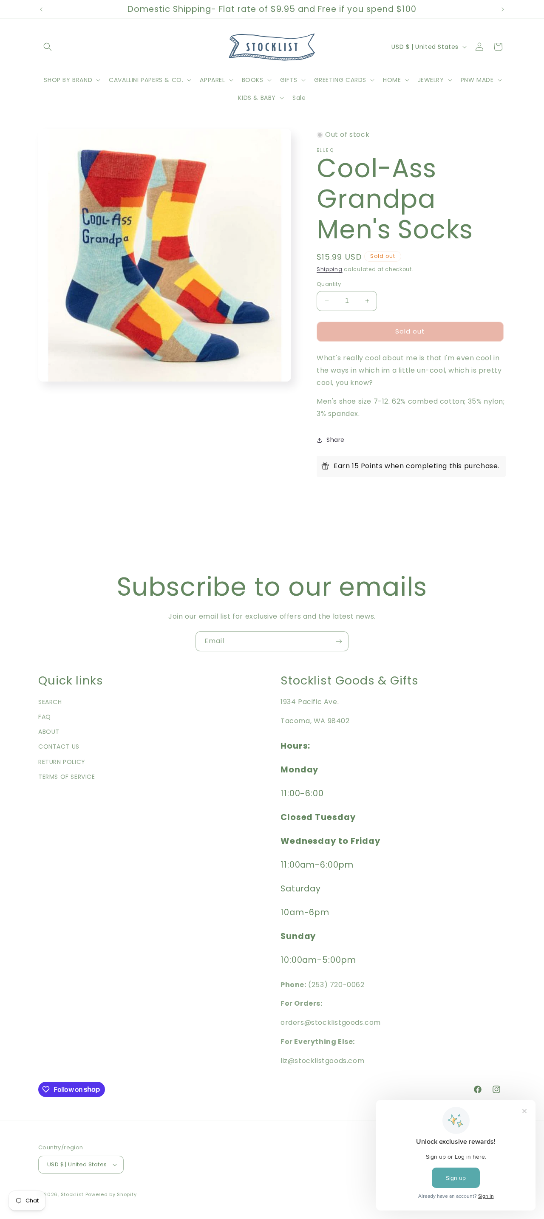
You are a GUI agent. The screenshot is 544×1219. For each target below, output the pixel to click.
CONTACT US (58, 746)
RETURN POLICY (61, 762)
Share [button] (335, 440)
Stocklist (72, 1194)
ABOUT (49, 731)
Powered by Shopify (111, 1194)
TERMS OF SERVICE (66, 776)
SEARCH (50, 702)
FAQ (44, 717)
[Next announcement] (502, 9)
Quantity (329, 284)
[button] (47, 46)
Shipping (330, 269)
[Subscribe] (338, 641)
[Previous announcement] (41, 9)
